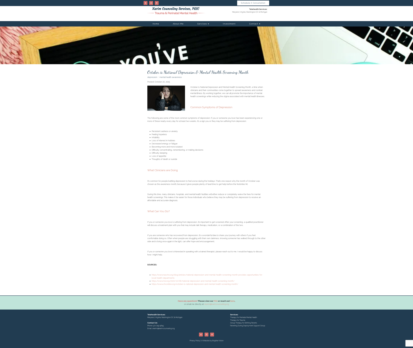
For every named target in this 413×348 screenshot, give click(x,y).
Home (156, 24)
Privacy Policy (195, 341)
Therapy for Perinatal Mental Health (243, 317)
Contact (253, 24)
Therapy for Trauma (237, 320)
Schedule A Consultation (253, 3)
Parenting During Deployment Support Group (247, 326)
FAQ (215, 301)
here (232, 301)
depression (152, 77)
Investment (229, 24)
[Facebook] (145, 3)
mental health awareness (170, 77)
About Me (178, 24)
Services (202, 24)
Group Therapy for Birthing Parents (243, 323)
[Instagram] (151, 3)
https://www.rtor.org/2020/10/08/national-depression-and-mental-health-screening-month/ (193, 281)
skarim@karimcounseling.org (216, 304)
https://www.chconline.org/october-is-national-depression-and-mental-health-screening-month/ (195, 284)
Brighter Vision (217, 341)
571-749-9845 (158, 326)
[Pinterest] (157, 3)
